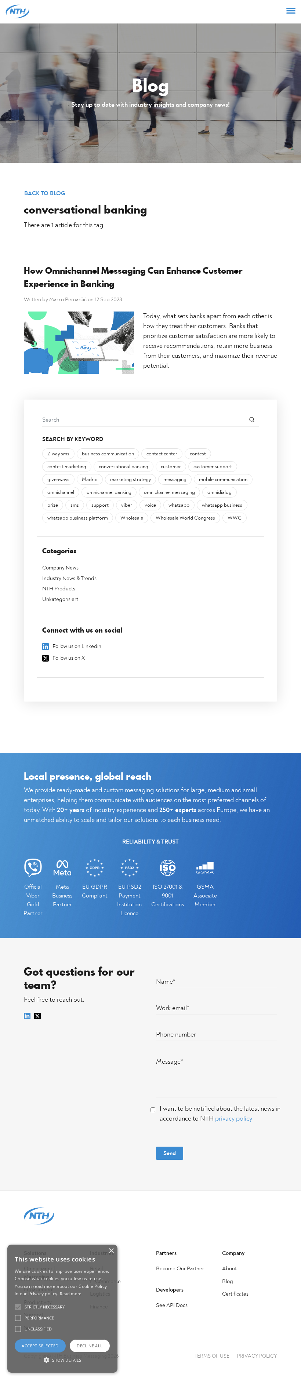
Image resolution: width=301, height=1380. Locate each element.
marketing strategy (130, 479)
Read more (70, 1293)
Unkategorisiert (60, 599)
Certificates (235, 1294)
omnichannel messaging (169, 492)
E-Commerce (105, 1281)
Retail (96, 1268)
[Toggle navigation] (290, 11)
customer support (212, 466)
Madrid (90, 479)
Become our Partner (180, 1268)
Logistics (100, 1294)
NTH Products (58, 588)
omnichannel (60, 492)
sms (74, 505)
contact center (161, 453)
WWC (235, 518)
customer (171, 466)
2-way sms (58, 453)
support (100, 505)
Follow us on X (68, 658)
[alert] (62, 1309)
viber (126, 505)
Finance (99, 1307)
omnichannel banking (109, 492)
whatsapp (178, 505)
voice (150, 505)
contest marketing (66, 466)
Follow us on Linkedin (76, 646)
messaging (174, 479)
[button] (62, 1359)
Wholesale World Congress (185, 518)
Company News (60, 568)
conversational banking (123, 466)
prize (52, 505)
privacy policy (233, 1118)
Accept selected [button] (40, 1345)
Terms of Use (212, 1356)
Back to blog (44, 193)
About (229, 1268)
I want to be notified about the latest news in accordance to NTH (220, 1114)
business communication (108, 453)
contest (198, 453)
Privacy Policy (257, 1356)
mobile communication (223, 479)
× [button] (111, 1251)
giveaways (58, 479)
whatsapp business (222, 505)
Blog (227, 1281)
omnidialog (219, 492)
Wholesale (131, 518)
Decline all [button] (89, 1345)
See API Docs (172, 1305)
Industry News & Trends (69, 578)
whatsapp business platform (77, 518)
